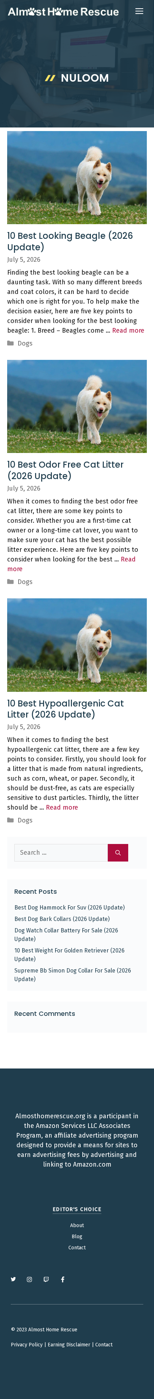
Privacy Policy (27, 1345)
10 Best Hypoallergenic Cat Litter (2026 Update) (65, 709)
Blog (77, 1237)
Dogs (25, 343)
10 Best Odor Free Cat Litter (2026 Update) (65, 470)
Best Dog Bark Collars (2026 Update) (62, 919)
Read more (128, 330)
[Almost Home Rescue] (63, 11)
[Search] (118, 853)
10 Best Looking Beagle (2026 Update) (70, 241)
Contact (77, 1248)
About (77, 1225)
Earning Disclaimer (69, 1345)
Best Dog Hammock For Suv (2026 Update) (69, 907)
